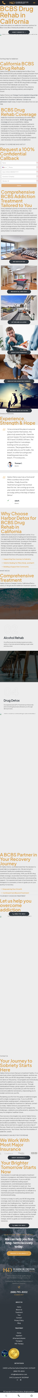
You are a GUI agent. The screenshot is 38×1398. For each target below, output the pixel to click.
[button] (19, 559)
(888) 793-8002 (19, 1292)
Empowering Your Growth (12, 889)
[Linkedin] (20, 1380)
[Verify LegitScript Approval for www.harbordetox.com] (4, 1353)
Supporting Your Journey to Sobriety (17, 559)
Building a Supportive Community (16, 567)
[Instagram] (17, 1380)
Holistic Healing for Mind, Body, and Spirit (19, 563)
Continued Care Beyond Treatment (16, 893)
